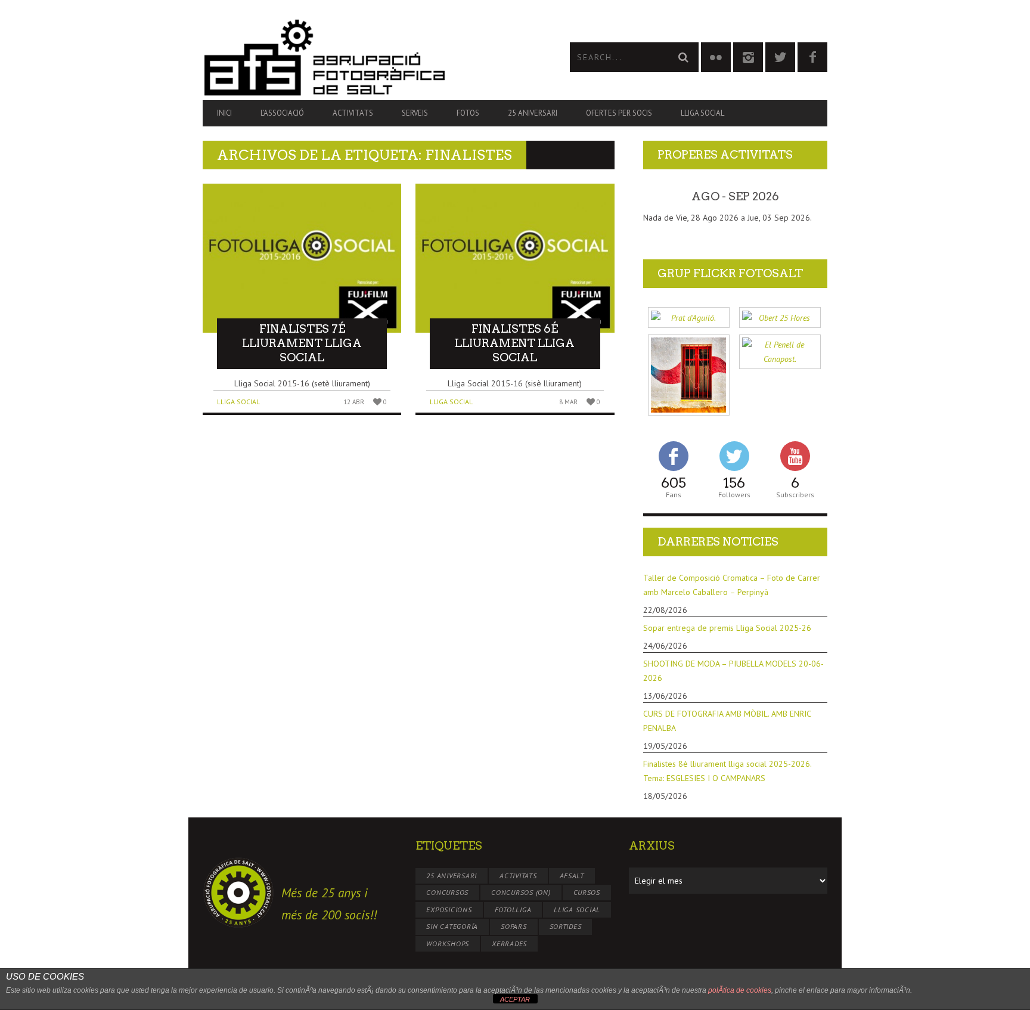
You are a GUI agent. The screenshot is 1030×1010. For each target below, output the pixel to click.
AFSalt (572, 875)
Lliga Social (702, 113)
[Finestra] (689, 375)
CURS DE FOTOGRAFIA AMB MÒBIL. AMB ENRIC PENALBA (727, 720)
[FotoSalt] (359, 57)
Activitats (353, 113)
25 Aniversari (532, 113)
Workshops (447, 943)
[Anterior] (661, 196)
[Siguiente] (808, 196)
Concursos (447, 892)
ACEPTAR (515, 999)
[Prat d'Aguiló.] (689, 317)
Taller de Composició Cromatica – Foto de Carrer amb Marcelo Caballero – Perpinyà (731, 584)
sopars (514, 926)
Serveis (415, 113)
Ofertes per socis (619, 113)
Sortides (566, 926)
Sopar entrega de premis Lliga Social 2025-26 (727, 627)
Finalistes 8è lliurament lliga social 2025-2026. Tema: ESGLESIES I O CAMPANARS (727, 770)
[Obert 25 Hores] (780, 317)
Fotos (468, 113)
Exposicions (448, 909)
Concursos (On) (521, 892)
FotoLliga (513, 909)
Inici (224, 113)
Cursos (587, 892)
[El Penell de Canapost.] (780, 352)
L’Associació (282, 113)
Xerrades (509, 943)
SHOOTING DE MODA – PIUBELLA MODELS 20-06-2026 (733, 670)
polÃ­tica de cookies (739, 990)
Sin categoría (452, 926)
